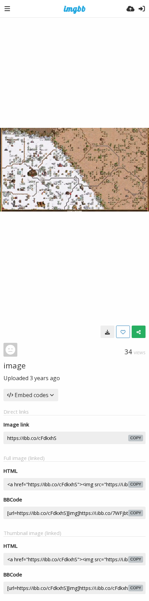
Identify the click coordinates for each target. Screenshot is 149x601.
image (14, 365)
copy (135, 438)
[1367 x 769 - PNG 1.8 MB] (107, 332)
